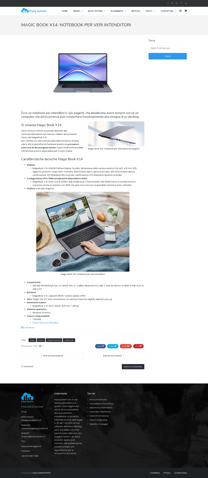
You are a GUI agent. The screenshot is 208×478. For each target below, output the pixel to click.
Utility (149, 11)
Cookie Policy (180, 472)
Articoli (135, 11)
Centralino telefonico (100, 411)
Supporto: (26, 425)
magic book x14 (54, 340)
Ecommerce (117, 11)
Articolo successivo (112, 355)
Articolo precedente (53, 355)
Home (64, 11)
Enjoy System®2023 (41, 472)
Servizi (76, 11)
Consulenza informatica (101, 403)
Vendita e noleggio (99, 424)
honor (41, 340)
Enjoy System (95, 11)
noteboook (69, 340)
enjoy (32, 340)
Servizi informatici (98, 399)
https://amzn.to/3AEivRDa (45, 322)
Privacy (167, 472)
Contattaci (167, 11)
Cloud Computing (98, 420)
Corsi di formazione (99, 415)
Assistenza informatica (101, 407)
